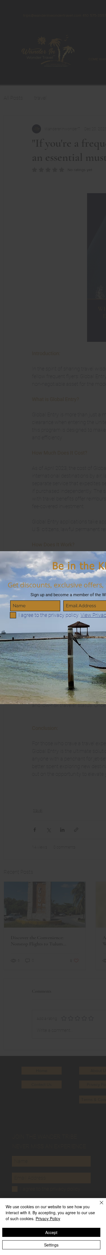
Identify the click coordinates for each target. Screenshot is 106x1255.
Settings (51, 1245)
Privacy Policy (48, 1218)
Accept (51, 1232)
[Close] (98, 1206)
